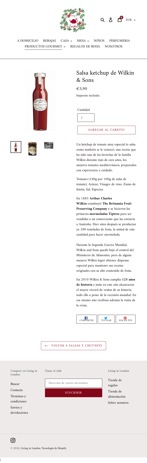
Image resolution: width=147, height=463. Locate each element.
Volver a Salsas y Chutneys (76, 345)
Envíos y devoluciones (19, 410)
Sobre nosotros (118, 403)
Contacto (17, 390)
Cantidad (83, 109)
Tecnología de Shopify (54, 448)
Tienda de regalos (115, 382)
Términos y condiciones (18, 398)
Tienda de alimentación (116, 394)
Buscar (15, 384)
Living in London (31, 448)
